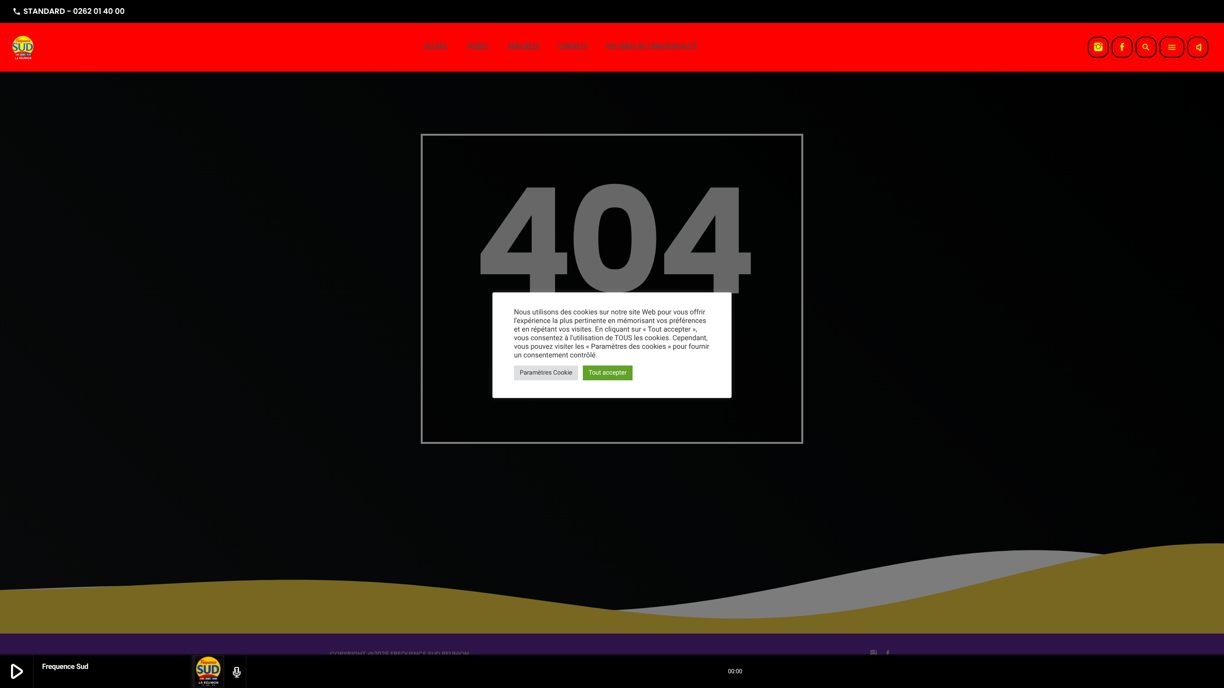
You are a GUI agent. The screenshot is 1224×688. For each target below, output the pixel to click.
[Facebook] (1122, 47)
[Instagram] (1098, 47)
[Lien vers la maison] (23, 47)
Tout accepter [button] (608, 372)
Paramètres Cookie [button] (546, 372)
